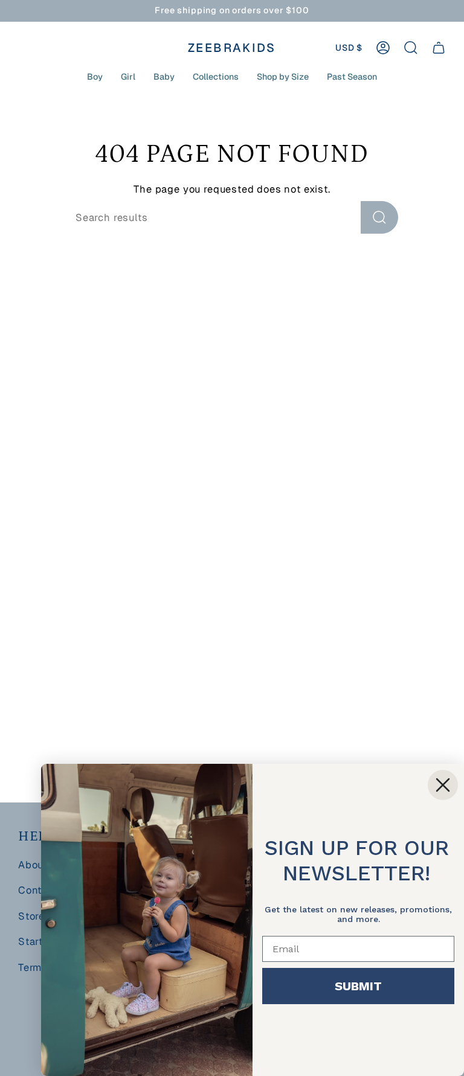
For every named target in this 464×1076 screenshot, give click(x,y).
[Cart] (439, 47)
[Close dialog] (443, 785)
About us (40, 864)
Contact (38, 890)
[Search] (379, 217)
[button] (95, 77)
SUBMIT (358, 986)
